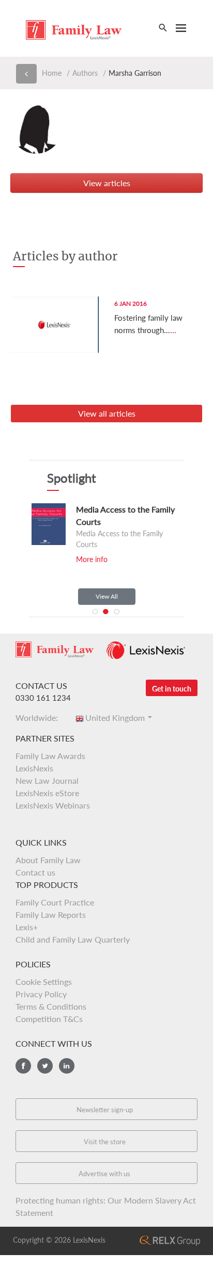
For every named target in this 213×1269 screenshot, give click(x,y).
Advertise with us (104, 1173)
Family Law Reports (51, 914)
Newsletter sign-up (105, 1110)
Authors (85, 73)
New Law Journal (47, 780)
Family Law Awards (50, 756)
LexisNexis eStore (47, 793)
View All (107, 596)
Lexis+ (27, 927)
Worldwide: (40, 717)
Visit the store (105, 1142)
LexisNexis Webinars (53, 805)
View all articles (106, 413)
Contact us (35, 872)
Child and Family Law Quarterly (73, 939)
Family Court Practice (55, 902)
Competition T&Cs (49, 1019)
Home (52, 73)
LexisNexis (34, 768)
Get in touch (171, 688)
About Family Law (48, 860)
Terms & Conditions (51, 1006)
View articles (106, 183)
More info (92, 559)
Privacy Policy (41, 994)
